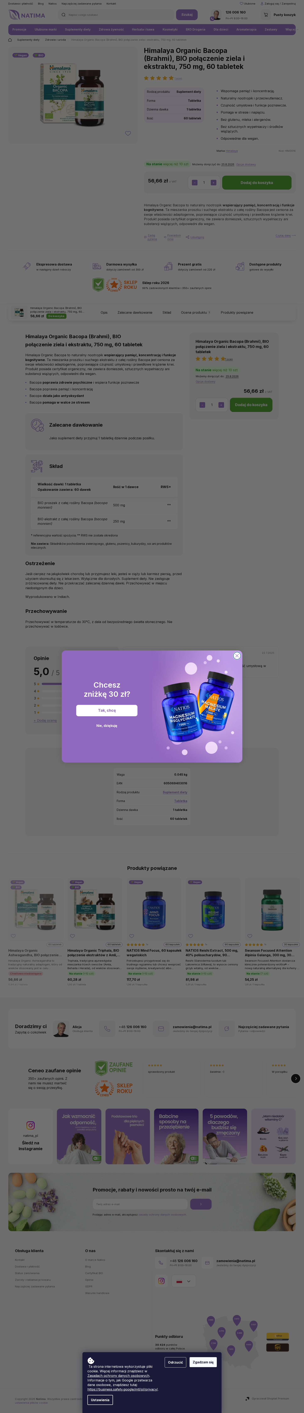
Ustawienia (100, 1400)
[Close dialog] (237, 655)
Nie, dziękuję (106, 726)
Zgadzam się (203, 1362)
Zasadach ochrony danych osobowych (118, 1376)
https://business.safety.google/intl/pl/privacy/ (122, 1389)
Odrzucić (175, 1362)
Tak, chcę (107, 710)
